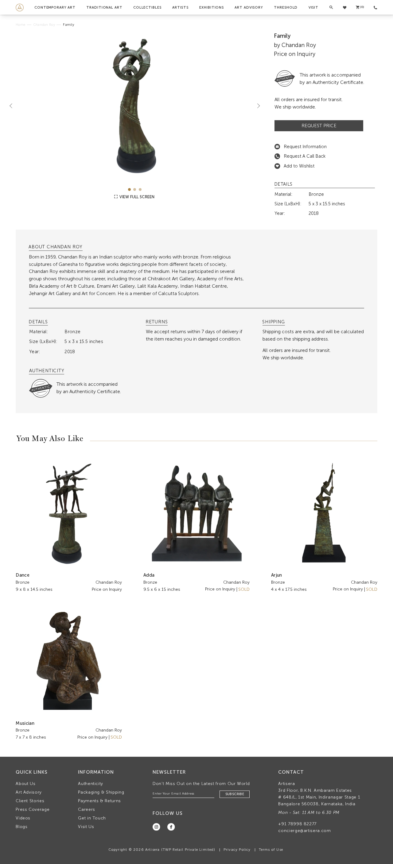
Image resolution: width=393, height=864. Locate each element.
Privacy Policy (237, 849)
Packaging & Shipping (101, 792)
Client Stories (30, 800)
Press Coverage (32, 809)
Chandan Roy (44, 25)
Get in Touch (92, 818)
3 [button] (140, 189)
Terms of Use (271, 849)
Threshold (286, 7)
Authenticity (90, 783)
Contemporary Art (55, 7)
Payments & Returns (99, 800)
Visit (313, 7)
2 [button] (134, 189)
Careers (86, 809)
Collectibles (147, 7)
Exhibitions (211, 7)
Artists (180, 7)
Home (20, 25)
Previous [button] (13, 106)
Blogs (21, 826)
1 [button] (129, 189)
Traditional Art (104, 7)
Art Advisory (249, 7)
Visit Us (86, 826)
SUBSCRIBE (234, 794)
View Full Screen (136, 197)
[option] (135, 106)
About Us (25, 783)
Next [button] (256, 106)
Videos (23, 818)
